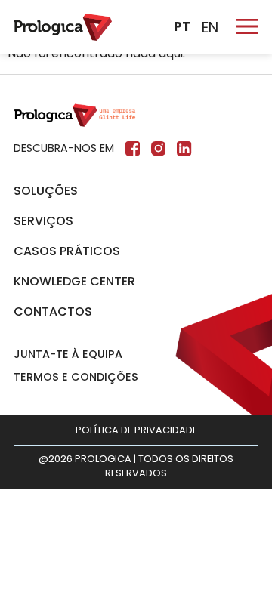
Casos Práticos (67, 251)
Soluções (46, 190)
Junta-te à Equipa (68, 354)
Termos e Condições (76, 376)
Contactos (53, 311)
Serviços (43, 221)
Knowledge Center (74, 281)
